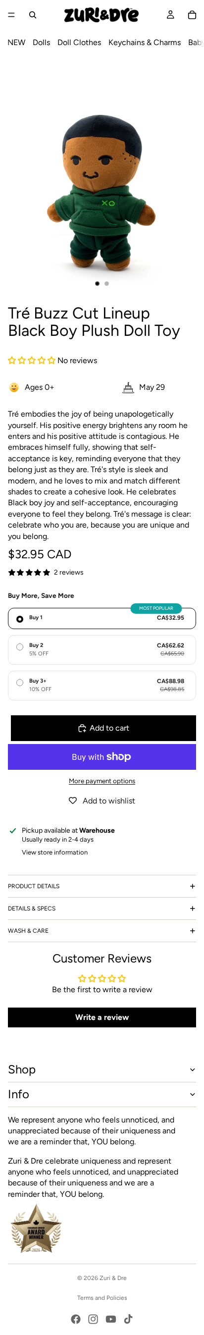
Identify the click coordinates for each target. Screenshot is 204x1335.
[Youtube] (111, 1319)
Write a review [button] (102, 1017)
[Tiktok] (128, 1319)
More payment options (102, 781)
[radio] (102, 618)
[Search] (33, 15)
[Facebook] (76, 1319)
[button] (32, 360)
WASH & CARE (28, 930)
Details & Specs (31, 908)
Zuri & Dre (113, 1278)
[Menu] (11, 14)
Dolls (41, 42)
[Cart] (192, 15)
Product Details (33, 886)
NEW (16, 42)
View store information (55, 852)
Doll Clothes (79, 42)
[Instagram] (93, 1319)
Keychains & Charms (144, 42)
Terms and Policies (102, 1297)
